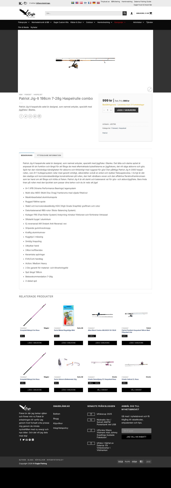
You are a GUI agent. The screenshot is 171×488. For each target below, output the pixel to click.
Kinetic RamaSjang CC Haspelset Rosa (102, 379)
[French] (89, 3)
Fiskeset (28, 95)
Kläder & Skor (76, 22)
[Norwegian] (98, 3)
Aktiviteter (137, 22)
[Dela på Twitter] (26, 116)
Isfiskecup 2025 (104, 414)
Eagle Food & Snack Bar (143, 5)
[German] (94, 3)
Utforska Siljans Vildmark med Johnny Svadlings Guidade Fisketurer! (107, 434)
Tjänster (149, 22)
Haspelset (38, 95)
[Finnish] (85, 3)
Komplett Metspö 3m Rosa (29, 330)
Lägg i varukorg (126, 110)
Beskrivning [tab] (27, 155)
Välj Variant (102, 390)
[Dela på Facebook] (21, 116)
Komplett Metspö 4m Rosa (29, 379)
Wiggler (46, 328)
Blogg (56, 418)
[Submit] (125, 13)
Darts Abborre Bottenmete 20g (65, 379)
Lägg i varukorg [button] (35, 343)
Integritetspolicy (60, 428)
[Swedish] (72, 3)
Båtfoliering (115, 2)
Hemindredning (103, 22)
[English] (76, 3)
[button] (131, 13)
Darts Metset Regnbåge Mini (64, 330)
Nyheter (34, 27)
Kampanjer (118, 22)
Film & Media (23, 27)
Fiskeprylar (22, 22)
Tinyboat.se (105, 2)
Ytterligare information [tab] (49, 155)
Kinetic (114, 377)
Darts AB (80, 328)
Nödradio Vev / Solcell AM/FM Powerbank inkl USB (106, 422)
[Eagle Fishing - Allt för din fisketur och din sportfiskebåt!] (27, 13)
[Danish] (81, 3)
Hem (20, 95)
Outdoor (89, 22)
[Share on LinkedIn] (39, 116)
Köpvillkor (58, 423)
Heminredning (127, 2)
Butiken (56, 414)
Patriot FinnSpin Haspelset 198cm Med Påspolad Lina (136, 331)
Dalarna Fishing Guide (142, 2)
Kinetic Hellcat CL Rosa (130, 379)
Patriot (105, 133)
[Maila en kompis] (30, 116)
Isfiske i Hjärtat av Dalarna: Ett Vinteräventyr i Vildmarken (105, 447)
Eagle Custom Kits (61, 22)
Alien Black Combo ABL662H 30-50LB (102, 330)
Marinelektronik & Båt (40, 22)
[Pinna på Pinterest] (35, 116)
